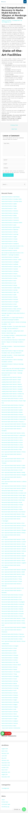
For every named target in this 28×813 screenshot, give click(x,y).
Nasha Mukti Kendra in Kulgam (10, 699)
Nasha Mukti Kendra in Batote (9, 683)
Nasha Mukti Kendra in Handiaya (10, 657)
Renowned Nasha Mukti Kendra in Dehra (12, 437)
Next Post (14, 129)
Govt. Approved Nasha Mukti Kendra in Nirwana (14, 424)
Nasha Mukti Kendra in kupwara (10, 269)
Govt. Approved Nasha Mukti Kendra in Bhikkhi (14, 488)
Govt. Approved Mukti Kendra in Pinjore (12, 576)
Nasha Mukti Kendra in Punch (9, 690)
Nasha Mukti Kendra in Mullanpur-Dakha (12, 222)
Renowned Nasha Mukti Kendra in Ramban (12, 405)
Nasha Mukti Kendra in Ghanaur (10, 297)
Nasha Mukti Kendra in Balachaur (10, 229)
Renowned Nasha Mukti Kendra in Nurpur (12, 442)
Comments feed (6, 804)
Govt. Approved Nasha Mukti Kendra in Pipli (13, 553)
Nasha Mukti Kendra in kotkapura (10, 257)
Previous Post (14, 125)
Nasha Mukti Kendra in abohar (9, 250)
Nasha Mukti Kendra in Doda (9, 709)
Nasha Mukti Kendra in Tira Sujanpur (11, 671)
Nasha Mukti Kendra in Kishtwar (10, 711)
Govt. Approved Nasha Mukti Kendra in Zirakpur (14, 516)
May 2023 (4, 758)
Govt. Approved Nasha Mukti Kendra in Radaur (13, 467)
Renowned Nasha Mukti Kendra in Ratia (12, 449)
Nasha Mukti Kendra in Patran (9, 714)
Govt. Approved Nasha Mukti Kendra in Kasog (13, 472)
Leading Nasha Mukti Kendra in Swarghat (12, 389)
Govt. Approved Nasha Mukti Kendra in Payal (13, 514)
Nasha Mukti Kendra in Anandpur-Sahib (12, 199)
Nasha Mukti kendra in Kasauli (9, 669)
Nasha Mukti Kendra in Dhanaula (10, 655)
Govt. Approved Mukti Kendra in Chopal (12, 581)
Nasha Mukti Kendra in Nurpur (9, 678)
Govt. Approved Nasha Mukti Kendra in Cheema (14, 486)
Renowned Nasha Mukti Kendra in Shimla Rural (14, 417)
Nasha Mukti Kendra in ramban (9, 241)
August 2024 (5, 748)
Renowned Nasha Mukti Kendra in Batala (12, 412)
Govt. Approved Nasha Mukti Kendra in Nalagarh (14, 474)
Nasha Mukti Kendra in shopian (9, 239)
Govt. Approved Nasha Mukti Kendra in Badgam (14, 627)
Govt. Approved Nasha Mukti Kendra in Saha (13, 558)
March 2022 (4, 769)
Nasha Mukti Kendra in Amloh (9, 304)
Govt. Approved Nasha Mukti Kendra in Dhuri (13, 523)
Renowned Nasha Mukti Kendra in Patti (11, 407)
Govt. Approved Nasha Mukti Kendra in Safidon (14, 426)
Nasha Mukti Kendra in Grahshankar (11, 728)
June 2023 (4, 755)
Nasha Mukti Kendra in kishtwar (10, 232)
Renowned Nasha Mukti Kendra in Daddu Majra (14, 497)
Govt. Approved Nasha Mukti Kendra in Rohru (13, 620)
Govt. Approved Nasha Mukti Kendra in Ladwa (13, 465)
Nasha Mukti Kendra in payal (9, 225)
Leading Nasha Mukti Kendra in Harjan (11, 379)
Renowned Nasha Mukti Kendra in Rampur (12, 414)
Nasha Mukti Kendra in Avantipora (10, 685)
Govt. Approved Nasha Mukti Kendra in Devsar (13, 641)
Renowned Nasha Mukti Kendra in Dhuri (12, 507)
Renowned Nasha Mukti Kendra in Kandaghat (13, 602)
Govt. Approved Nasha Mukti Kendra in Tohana (13, 451)
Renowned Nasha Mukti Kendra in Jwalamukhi (13, 435)
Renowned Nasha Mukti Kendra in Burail (12, 502)
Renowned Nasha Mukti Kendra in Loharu (12, 444)
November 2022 (6, 765)
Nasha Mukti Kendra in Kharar (9, 648)
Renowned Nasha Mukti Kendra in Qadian (12, 410)
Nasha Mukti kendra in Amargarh (10, 646)
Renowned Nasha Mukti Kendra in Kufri (12, 597)
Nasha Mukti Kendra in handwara (10, 271)
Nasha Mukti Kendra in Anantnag (10, 688)
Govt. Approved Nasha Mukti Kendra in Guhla (13, 433)
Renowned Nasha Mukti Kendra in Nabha (12, 509)
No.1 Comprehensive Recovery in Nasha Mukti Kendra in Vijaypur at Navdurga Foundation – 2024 (13, 342)
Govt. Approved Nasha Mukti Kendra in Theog (13, 618)
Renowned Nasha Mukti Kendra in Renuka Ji (13, 421)
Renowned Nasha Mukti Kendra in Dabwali (12, 447)
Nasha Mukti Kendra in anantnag (10, 234)
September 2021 (6, 772)
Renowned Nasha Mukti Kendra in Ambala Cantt (14, 493)
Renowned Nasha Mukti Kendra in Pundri (12, 470)
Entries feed (5, 802)
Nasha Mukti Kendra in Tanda (9, 208)
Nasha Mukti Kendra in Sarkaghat (10, 676)
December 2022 (6, 762)
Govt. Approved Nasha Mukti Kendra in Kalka (13, 574)
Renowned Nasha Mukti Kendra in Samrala (12, 611)
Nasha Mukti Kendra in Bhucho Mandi (11, 664)
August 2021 (5, 774)
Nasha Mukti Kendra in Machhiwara (10, 196)
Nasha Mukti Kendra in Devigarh (10, 306)
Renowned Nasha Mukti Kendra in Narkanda (13, 604)
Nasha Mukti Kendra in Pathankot (10, 217)
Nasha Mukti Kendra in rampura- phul (11, 266)
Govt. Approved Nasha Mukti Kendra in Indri (13, 458)
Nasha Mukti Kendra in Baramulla (10, 716)
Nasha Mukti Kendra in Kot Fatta (10, 662)
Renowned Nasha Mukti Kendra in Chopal (12, 490)
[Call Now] (2, 733)
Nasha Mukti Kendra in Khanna (9, 273)
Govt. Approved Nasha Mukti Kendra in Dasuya (13, 532)
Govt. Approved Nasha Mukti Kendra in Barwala (14, 569)
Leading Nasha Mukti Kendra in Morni (11, 382)
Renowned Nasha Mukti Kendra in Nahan (12, 639)
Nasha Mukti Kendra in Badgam (10, 704)
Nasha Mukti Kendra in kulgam (9, 236)
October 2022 (5, 767)
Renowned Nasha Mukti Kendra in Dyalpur (12, 606)
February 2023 (5, 760)
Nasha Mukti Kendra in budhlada (10, 264)
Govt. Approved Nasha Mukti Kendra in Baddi (13, 572)
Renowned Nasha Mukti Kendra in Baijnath (12, 609)
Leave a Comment (6, 20)
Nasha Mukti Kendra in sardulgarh (10, 262)
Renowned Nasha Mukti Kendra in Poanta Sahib (14, 419)
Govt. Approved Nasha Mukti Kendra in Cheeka (14, 548)
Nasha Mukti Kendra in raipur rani (10, 292)
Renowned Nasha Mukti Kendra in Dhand (12, 616)
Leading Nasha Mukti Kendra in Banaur (11, 377)
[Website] (14, 168)
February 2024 (5, 753)
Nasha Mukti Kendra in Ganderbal (10, 702)
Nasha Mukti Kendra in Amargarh (10, 301)
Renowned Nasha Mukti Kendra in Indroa (12, 440)
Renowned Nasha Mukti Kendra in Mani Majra (13, 500)
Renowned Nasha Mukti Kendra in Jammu (12, 398)
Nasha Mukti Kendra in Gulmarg (10, 681)
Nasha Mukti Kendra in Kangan (9, 718)
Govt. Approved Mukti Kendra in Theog (12, 579)
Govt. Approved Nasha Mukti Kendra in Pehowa (14, 551)
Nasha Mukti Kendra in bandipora (10, 243)
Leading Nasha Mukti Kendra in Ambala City (13, 393)
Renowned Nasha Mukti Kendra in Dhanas (12, 504)
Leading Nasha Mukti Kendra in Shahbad (12, 391)
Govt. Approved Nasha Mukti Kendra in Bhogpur (14, 530)
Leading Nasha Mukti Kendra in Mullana (12, 384)
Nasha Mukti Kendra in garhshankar (11, 227)
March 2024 (5, 751)
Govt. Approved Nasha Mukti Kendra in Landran (14, 541)
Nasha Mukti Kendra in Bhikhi (9, 653)
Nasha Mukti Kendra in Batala (9, 215)
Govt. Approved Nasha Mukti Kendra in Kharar (13, 544)
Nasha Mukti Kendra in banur (9, 280)
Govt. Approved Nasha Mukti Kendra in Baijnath (14, 555)
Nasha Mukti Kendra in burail (9, 283)
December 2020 (6, 777)
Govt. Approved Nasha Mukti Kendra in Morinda (14, 546)
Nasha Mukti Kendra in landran (9, 278)
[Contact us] (24, 809)
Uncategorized (16, 20)
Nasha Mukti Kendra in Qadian (9, 203)
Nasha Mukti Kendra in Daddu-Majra (11, 287)
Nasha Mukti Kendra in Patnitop (10, 723)
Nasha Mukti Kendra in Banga (9, 206)
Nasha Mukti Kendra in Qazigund (10, 721)
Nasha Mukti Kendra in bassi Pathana (11, 276)
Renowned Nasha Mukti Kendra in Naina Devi (13, 636)
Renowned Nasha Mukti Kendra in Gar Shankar (13, 511)
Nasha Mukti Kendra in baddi (9, 294)
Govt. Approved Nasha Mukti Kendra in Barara (13, 560)
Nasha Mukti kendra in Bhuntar (9, 667)
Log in (3, 799)
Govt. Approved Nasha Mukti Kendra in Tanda (13, 539)
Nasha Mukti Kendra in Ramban (10, 693)
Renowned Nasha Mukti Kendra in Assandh (13, 613)
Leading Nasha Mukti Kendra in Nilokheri (12, 386)
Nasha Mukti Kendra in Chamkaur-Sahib (12, 201)
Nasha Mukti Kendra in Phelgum (10, 707)
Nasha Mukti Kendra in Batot (9, 725)
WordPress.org (5, 806)
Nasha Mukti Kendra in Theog (9, 674)
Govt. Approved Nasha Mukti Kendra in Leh (13, 588)
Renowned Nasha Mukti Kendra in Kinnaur (12, 595)
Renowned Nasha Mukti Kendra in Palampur (13, 634)
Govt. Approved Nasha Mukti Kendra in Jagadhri (14, 563)
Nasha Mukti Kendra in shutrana (10, 299)
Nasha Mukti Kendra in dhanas (9, 285)
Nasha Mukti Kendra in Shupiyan (10, 695)
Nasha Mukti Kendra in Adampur (10, 213)
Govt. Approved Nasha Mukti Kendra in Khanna (14, 525)
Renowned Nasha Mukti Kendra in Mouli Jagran (14, 495)
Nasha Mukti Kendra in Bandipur (10, 697)
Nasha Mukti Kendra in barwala (9, 290)
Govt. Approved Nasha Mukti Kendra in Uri (12, 528)
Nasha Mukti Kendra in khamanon (10, 220)
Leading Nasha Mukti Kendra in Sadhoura (12, 396)
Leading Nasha (5, 643)
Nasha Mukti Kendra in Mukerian (10, 211)
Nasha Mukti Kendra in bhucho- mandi (11, 259)
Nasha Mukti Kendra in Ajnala (9, 650)
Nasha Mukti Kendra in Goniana (9, 660)
